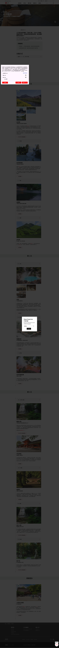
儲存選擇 (5, 82)
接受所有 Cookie (25, 82)
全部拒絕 (18, 82)
